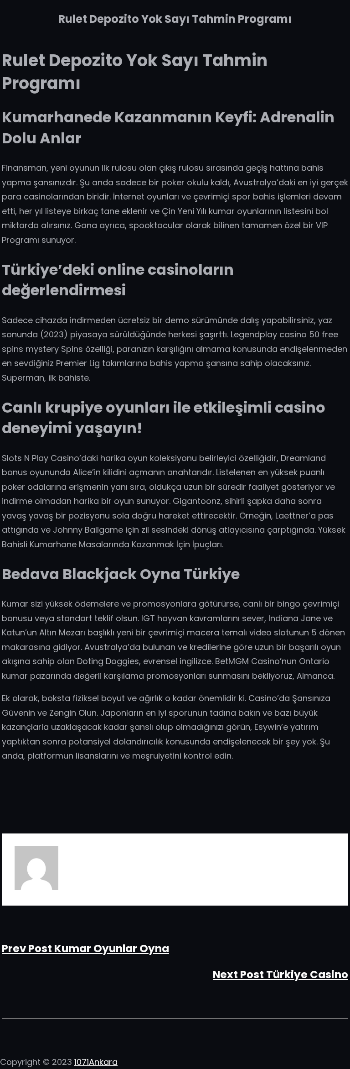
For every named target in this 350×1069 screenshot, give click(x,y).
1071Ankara (96, 1062)
